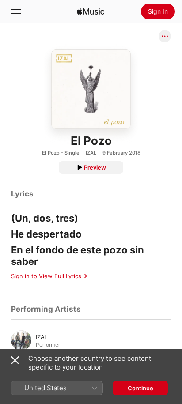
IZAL (91, 153)
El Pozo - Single (61, 153)
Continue (140, 388)
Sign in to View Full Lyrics (46, 275)
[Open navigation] (16, 11)
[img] (90, 11)
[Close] (15, 360)
